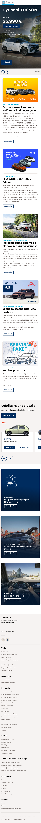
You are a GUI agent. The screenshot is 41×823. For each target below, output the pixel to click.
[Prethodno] (3, 72)
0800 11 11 (4, 730)
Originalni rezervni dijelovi (9, 714)
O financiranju (5, 680)
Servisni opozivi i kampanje (9, 717)
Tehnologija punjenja (7, 794)
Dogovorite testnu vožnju (9, 668)
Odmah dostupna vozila (9, 654)
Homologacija (5, 711)
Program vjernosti (7, 703)
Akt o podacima (6, 727)
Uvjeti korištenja (5, 816)
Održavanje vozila (7, 692)
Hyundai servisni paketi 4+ (9, 700)
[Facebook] (3, 639)
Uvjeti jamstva (5, 719)
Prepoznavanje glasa (8, 750)
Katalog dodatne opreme (9, 697)
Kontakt (3, 806)
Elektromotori (5, 791)
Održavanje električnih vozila (10, 694)
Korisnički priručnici (7, 706)
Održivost (4, 788)
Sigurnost (4, 785)
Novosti (3, 803)
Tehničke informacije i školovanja (11, 762)
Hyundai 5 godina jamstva (9, 660)
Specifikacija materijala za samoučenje (13, 771)
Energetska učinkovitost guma (11, 808)
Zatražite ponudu (6, 670)
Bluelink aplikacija (6, 742)
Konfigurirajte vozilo (7, 665)
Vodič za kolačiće (32, 816)
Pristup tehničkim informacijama (11, 765)
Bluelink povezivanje (7, 739)
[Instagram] (7, 639)
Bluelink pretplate (6, 745)
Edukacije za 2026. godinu (9, 768)
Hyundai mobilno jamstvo (9, 724)
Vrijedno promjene (7, 780)
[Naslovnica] (7, 2)
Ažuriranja (4, 708)
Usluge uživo (5, 747)
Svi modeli (4, 652)
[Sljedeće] (7, 72)
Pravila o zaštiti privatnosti (19, 816)
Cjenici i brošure (6, 657)
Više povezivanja (6, 753)
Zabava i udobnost (7, 783)
